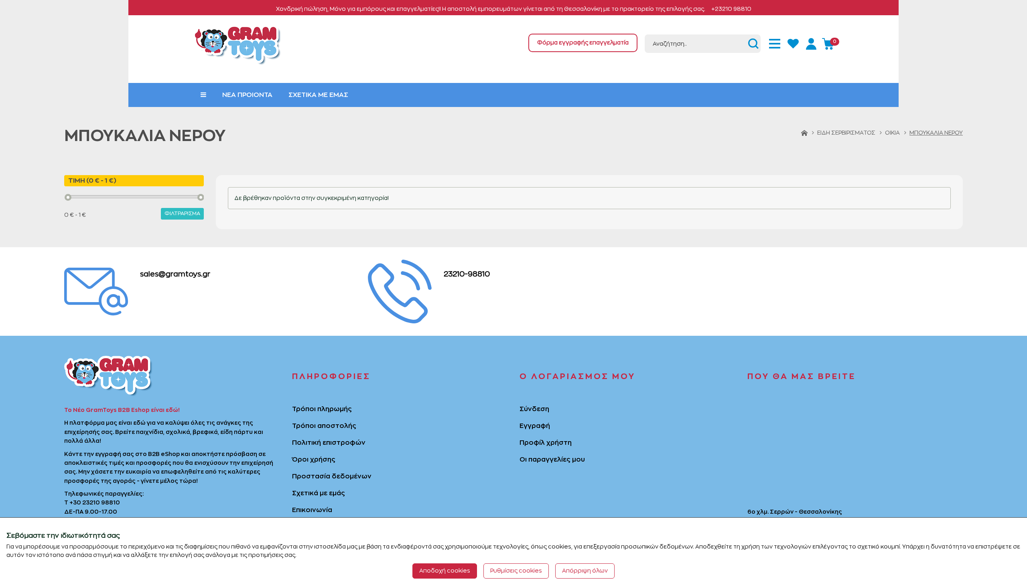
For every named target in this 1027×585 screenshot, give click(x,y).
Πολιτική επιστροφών (328, 443)
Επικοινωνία (312, 510)
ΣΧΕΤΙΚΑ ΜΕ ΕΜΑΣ (318, 95)
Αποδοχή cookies (444, 570)
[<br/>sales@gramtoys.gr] (96, 290)
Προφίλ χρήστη (546, 443)
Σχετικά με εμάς (318, 493)
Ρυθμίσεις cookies (516, 570)
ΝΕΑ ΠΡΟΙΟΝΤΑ (247, 95)
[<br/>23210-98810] (400, 290)
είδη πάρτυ (236, 432)
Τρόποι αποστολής (324, 426)
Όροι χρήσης (313, 459)
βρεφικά (205, 432)
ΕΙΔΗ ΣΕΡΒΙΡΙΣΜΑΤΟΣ (846, 132)
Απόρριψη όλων (585, 570)
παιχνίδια (149, 432)
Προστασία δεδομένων (331, 476)
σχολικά (178, 432)
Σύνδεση (534, 409)
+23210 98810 (731, 9)
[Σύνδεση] (812, 42)
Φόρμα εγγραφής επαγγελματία (583, 42)
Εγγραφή (535, 426)
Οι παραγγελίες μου (552, 459)
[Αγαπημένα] (794, 42)
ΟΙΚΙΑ (892, 132)
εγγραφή (108, 454)
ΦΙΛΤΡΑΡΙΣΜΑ (182, 213)
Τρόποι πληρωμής (322, 409)
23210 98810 (101, 502)
